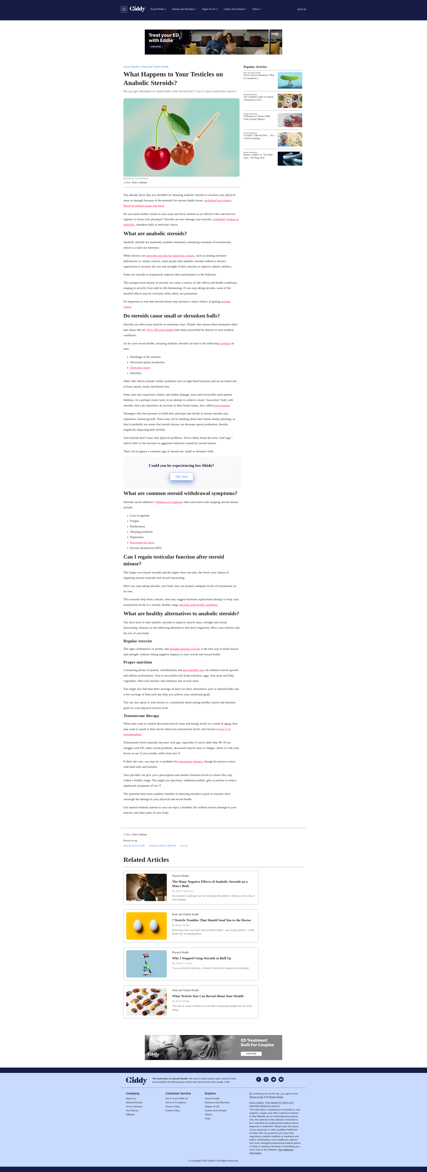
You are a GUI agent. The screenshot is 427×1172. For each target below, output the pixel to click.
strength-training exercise (184, 648)
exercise (184, 845)
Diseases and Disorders (217, 1102)
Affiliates (130, 1114)
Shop (207, 1118)
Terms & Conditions (175, 1102)
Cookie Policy (172, 1110)
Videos (208, 1114)
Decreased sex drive (142, 542)
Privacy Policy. (276, 1097)
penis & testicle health (134, 845)
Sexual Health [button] (157, 9)
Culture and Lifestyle (216, 1110)
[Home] (137, 9)
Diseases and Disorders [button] (183, 9)
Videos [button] (255, 9)
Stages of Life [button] (208, 9)
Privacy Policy (172, 1106)
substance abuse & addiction (162, 845)
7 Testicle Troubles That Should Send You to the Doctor (211, 920)
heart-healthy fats (193, 670)
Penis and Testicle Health (155, 66)
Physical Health (180, 875)
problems (225, 343)
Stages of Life (212, 1106)
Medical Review (134, 1102)
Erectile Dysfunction (250, 94)
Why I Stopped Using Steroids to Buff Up (201, 958)
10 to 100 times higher (160, 329)
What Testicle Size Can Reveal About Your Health (208, 996)
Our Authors (132, 1110)
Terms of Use (256, 1097)
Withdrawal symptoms (169, 502)
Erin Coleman (139, 182)
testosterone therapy (190, 761)
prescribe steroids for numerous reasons (170, 255)
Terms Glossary (134, 1106)
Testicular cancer (140, 367)
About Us (131, 1098)
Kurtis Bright (182, 925)
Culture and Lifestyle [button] (234, 9)
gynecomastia (221, 405)
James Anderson (184, 891)
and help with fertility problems (198, 604)
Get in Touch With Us (176, 1098)
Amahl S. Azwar (184, 963)
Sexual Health (130, 66)
